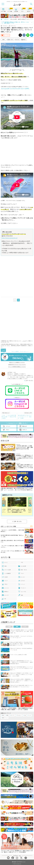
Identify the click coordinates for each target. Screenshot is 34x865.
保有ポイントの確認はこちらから (17, 362)
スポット (3, 11)
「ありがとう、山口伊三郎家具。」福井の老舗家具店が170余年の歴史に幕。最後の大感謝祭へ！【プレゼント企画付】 (17, 709)
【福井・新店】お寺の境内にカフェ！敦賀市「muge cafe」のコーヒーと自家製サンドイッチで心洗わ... (24, 467)
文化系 (6, 577)
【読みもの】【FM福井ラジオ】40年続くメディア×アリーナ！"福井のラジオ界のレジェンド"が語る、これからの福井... (21, 675)
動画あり (24, 39)
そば (22, 562)
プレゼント (23, 588)
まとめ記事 (23, 566)
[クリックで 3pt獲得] (17, 357)
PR (5, 598)
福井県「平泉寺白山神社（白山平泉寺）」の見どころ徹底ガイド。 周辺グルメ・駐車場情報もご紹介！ (17, 511)
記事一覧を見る (29, 380)
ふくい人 (7, 588)
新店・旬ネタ (11, 39)
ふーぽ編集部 (8, 573)
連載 (22, 595)
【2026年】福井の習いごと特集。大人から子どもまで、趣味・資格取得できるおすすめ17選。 (24, 447)
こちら (23, 340)
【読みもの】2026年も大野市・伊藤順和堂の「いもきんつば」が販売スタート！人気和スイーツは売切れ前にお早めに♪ (21, 681)
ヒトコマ (7, 595)
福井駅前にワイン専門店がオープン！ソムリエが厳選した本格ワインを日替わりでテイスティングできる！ (24, 457)
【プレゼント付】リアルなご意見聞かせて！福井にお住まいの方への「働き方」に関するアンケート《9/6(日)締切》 (17, 851)
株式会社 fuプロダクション (19, 861)
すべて (6, 562)
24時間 (9, 626)
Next (30, 505)
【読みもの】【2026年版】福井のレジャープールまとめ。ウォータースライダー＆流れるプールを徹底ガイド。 (21, 668)
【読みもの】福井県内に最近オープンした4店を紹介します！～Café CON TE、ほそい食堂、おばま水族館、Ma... (21, 631)
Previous (3, 505)
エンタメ (23, 577)
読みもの (28, 11)
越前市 (3, 39)
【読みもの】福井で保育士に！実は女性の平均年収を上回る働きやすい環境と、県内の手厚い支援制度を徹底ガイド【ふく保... (21, 644)
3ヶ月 (25, 626)
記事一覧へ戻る (18, 521)
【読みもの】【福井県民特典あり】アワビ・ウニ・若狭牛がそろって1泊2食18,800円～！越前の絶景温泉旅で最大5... (21, 662)
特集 (6, 566)
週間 (17, 626)
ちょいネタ (23, 591)
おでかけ (18, 39)
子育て (6, 584)
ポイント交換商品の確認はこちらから (17, 366)
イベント (9, 11)
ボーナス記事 (8, 569)
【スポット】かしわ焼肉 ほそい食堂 (18, 654)
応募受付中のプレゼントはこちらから (17, 364)
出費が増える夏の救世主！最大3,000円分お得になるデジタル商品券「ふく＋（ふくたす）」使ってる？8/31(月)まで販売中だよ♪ (17, 490)
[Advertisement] (17, 151)
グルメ (22, 11)
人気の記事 (16, 11)
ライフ (6, 580)
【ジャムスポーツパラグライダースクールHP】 (15, 88)
